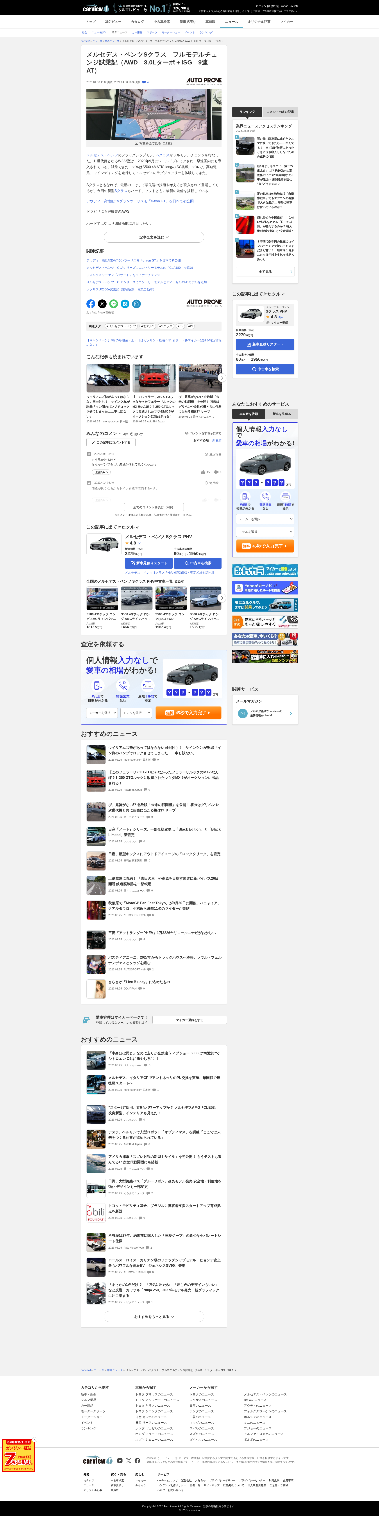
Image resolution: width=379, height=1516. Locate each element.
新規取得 (273, 6)
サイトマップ (212, 1485)
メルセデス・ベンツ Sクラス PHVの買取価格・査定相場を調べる (170, 572)
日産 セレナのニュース (151, 1417)
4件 (140, 543)
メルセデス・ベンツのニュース (265, 1394)
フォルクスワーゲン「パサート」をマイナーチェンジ (123, 275)
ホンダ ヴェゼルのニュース (154, 1428)
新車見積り (188, 21)
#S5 (180, 326)
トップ (91, 21)
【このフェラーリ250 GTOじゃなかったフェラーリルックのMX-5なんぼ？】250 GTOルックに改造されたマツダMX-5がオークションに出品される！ (153, 406)
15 (208, 472)
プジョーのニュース (258, 1428)
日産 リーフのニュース (151, 1422)
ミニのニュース (254, 1422)
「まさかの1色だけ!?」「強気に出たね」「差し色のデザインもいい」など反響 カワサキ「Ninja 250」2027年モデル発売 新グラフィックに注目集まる (163, 1290)
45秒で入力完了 (191, 712)
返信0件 (100, 472)
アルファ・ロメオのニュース (264, 1434)
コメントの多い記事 (280, 112)
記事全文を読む (151, 237)
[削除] (34, 1439)
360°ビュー (113, 21)
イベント (87, 1422)
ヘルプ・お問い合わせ (170, 1490)
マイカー (286, 21)
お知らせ (200, 1480)
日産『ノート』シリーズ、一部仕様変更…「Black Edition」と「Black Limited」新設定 (164, 832)
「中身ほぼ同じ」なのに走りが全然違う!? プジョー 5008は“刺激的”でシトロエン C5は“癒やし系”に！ (164, 1055)
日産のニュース (200, 1405)
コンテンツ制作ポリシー (171, 1485)
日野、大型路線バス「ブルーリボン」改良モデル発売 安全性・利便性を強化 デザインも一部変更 (165, 1184)
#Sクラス (165, 326)
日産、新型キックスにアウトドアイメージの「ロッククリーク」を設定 (164, 854)
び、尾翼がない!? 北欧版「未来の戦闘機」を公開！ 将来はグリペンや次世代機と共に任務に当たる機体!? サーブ (200, 404)
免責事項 (288, 1480)
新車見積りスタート (152, 563)
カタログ (137, 21)
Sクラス (163, 155)
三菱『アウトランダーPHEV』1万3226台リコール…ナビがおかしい (162, 933)
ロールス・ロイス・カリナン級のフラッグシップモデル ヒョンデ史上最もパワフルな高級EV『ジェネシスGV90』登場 (164, 1262)
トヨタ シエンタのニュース (154, 1411)
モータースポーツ (93, 1411)
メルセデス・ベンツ (102, 155)
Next (222, 377)
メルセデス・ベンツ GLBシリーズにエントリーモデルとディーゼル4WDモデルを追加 (146, 282)
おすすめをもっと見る (151, 1316)
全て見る (265, 271)
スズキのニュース (202, 1434)
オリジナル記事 (259, 21)
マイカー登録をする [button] (190, 1020)
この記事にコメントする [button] (114, 442)
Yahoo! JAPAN (289, 6)
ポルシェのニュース (258, 1417)
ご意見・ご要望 (279, 1485)
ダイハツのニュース (203, 1439)
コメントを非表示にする (206, 433)
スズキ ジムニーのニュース (154, 1439)
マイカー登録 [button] (279, 322)
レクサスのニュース (203, 1400)
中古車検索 (162, 21)
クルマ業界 (88, 1400)
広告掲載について (233, 1485)
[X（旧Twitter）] (128, 1460)
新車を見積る (282, 414)
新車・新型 (88, 1394)
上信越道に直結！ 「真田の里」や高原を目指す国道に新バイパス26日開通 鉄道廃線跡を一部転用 (163, 881)
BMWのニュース (255, 1400)
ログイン (261, 6)
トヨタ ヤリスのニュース (152, 1405)
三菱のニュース (200, 1417)
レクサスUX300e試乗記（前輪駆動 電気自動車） (121, 289)
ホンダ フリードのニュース (154, 1434)
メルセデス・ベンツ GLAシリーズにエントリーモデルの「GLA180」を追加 (139, 267)
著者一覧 (195, 1485)
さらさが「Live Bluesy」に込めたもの (139, 982)
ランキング (247, 112)
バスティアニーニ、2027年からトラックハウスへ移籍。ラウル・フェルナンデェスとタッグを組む (165, 960)
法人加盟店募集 (257, 1485)
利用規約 (274, 1480)
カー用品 (87, 1405)
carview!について (167, 1480)
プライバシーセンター (252, 1480)
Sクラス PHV (278, 309)
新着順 (217, 440)
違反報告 (215, 454)
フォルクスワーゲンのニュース (265, 1411)
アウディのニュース (258, 1405)
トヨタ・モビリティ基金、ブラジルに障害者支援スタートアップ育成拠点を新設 (164, 1208)
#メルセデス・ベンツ (121, 326)
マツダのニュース (202, 1422)
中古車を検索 (200, 563)
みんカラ (140, 1485)
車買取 (210, 21)
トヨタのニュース (202, 1394)
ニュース (231, 21)
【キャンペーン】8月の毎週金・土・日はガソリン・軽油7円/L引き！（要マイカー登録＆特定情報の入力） (154, 342)
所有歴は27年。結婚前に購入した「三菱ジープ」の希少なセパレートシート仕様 (164, 1238)
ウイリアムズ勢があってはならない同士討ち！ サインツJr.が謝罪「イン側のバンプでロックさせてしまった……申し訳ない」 (108, 406)
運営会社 (186, 1480)
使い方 (138, 434)
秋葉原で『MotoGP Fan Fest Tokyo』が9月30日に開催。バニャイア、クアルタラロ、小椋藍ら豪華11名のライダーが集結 (164, 905)
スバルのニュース (202, 1428)
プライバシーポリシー (222, 1480)
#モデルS (147, 326)
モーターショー (91, 1417)
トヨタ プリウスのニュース (154, 1394)
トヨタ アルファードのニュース (157, 1400)
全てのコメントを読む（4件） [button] (154, 507)
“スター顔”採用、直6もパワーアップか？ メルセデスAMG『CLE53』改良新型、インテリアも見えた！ (163, 1110)
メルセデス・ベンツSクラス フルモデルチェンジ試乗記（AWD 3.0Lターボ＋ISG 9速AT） (151, 62)
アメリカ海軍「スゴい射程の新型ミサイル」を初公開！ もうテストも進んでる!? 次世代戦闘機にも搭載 (165, 1159)
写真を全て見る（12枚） (156, 143)
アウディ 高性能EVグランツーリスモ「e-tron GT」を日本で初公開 (140, 201)
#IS (190, 326)
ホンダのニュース (202, 1411)
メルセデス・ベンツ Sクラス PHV (158, 536)
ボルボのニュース (256, 1439)
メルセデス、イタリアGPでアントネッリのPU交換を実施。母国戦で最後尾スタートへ (164, 1080)
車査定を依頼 (249, 414)
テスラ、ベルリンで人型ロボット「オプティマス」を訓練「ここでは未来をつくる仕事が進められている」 (164, 1134)
